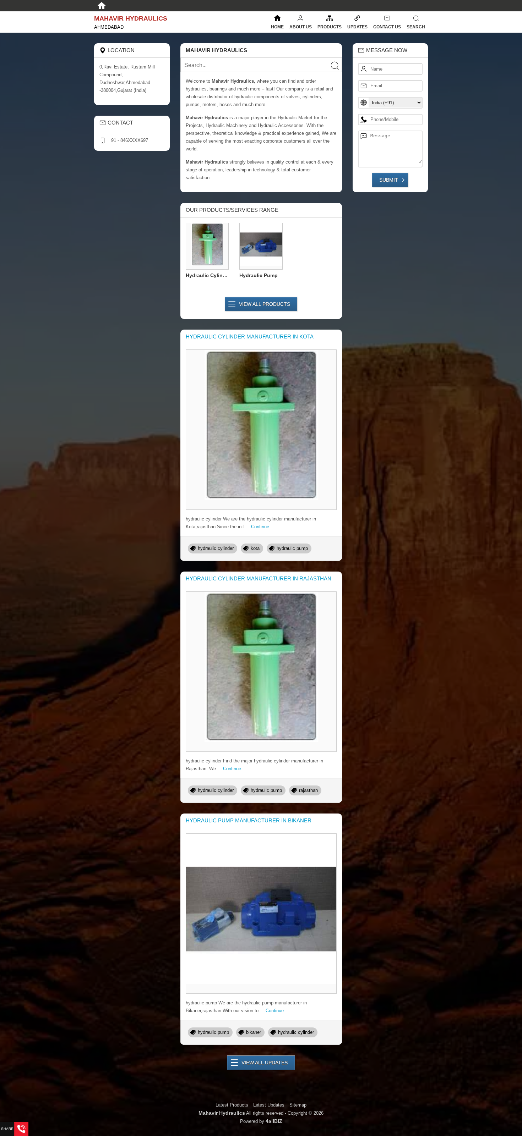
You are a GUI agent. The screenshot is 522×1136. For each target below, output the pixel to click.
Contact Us (387, 26)
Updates (357, 26)
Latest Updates (268, 1105)
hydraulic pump (292, 548)
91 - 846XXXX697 (129, 140)
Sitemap (297, 1105)
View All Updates (264, 1062)
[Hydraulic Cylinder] (207, 245)
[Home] (101, 5)
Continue (260, 526)
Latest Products (233, 1105)
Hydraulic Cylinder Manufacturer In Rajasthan (258, 578)
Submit (388, 180)
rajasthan (308, 790)
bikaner (253, 1032)
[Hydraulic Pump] (261, 245)
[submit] (334, 65)
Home (277, 26)
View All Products (264, 304)
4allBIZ (274, 1121)
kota (255, 548)
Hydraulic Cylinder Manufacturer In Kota (250, 336)
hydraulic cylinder (216, 548)
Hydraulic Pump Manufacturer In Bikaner (248, 820)
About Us (300, 26)
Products (329, 26)
